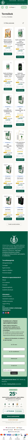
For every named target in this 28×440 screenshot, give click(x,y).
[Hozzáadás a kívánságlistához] (10, 73)
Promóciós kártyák (6, 317)
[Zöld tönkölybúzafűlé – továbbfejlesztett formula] (7, 145)
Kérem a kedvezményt (13, 32)
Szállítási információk (7, 346)
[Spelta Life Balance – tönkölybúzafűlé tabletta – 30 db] (7, 111)
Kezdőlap (4, 61)
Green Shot (19, 254)
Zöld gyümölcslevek (7, 308)
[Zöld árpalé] (7, 215)
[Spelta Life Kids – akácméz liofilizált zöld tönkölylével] (7, 77)
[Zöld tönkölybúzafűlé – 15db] (7, 180)
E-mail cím (13, 412)
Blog (3, 351)
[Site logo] (3, 46)
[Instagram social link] (6, 358)
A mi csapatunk (6, 327)
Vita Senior (7, 254)
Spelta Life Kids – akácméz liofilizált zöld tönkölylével (7, 85)
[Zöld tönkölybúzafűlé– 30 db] (19, 145)
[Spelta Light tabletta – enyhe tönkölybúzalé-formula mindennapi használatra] (19, 77)
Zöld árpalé (7, 223)
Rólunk (4, 325)
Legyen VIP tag (6, 348)
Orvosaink (4, 330)
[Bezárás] (1, 1)
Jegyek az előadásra (7, 315)
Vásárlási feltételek (7, 341)
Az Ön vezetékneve (13, 398)
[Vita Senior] (7, 246)
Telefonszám (13, 405)
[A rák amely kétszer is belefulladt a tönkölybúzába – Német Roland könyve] (19, 180)
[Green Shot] (19, 246)
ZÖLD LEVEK (7, 88)
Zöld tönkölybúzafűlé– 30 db (19, 156)
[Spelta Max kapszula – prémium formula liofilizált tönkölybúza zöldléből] (19, 111)
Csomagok (5, 310)
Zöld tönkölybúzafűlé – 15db (7, 191)
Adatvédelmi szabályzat (8, 344)
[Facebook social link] (3, 358)
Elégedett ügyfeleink (7, 332)
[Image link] (13, 284)
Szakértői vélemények (7, 335)
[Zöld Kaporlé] (19, 215)
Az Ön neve (14, 391)
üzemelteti (14, 430)
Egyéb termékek (6, 313)
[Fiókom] (7, 51)
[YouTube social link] (8, 358)
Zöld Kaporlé (19, 223)
